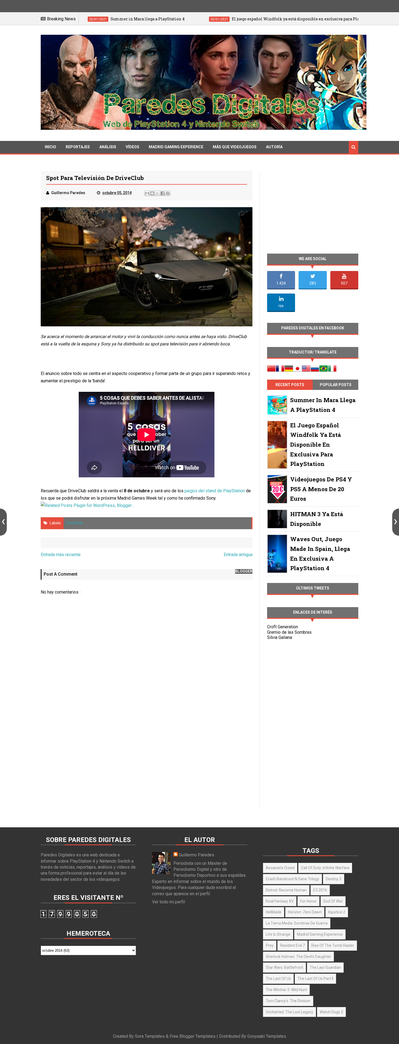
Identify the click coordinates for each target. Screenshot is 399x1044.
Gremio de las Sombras (289, 632)
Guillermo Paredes (196, 854)
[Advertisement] (146, 762)
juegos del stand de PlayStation (215, 490)
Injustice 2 (336, 912)
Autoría (274, 147)
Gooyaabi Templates (266, 1036)
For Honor (308, 901)
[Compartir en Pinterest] (167, 193)
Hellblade (273, 912)
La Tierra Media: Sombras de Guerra (297, 923)
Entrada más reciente (61, 554)
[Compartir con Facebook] (162, 193)
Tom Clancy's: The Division (288, 1001)
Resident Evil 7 (292, 945)
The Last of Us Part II (315, 978)
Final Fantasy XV (280, 901)
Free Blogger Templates (193, 1036)
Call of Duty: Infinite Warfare (325, 868)
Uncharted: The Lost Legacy (289, 1012)
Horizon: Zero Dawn (305, 912)
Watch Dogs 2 (331, 1012)
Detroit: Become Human (286, 890)
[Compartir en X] (157, 193)
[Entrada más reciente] (3, 522)
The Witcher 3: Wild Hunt (286, 990)
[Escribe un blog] (152, 193)
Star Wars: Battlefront (284, 967)
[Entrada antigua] (395, 522)
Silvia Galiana (279, 637)
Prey (270, 945)
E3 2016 (320, 890)
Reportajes (78, 147)
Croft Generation (282, 626)
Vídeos (132, 147)
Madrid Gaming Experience (176, 147)
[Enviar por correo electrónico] (147, 193)
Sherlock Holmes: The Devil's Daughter (298, 956)
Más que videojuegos (234, 147)
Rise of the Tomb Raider (332, 945)
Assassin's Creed (280, 868)
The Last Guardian (325, 967)
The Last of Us (278, 978)
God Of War (333, 901)
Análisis (107, 147)
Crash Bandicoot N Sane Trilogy (292, 879)
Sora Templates (150, 1036)
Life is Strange (278, 934)
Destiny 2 (333, 879)
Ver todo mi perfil (168, 901)
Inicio (50, 147)
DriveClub (74, 523)
